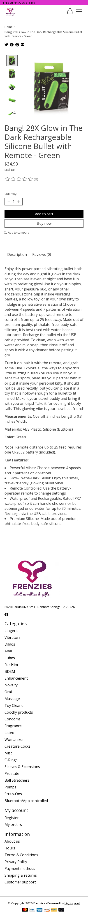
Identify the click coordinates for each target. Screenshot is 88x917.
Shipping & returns (21, 875)
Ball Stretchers (17, 780)
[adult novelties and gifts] (10, 11)
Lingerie (12, 630)
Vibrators (13, 637)
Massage (12, 698)
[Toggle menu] (78, 11)
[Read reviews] (19, 179)
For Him (11, 664)
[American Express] (39, 910)
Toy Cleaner (15, 705)
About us (12, 841)
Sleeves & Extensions (22, 766)
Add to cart (44, 213)
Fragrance (13, 725)
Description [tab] (17, 254)
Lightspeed (72, 903)
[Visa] (32, 910)
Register (12, 817)
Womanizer (14, 739)
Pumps (10, 787)
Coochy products (19, 712)
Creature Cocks (17, 746)
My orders (13, 824)
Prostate (12, 773)
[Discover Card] (47, 910)
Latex (9, 732)
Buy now (44, 223)
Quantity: (11, 194)
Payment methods (20, 868)
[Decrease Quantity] (9, 202)
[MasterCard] (25, 910)
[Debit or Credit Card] (61, 910)
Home (9, 27)
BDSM (10, 671)
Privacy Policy (16, 861)
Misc (8, 753)
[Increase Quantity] (18, 202)
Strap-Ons (13, 793)
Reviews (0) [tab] (41, 254)
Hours (10, 848)
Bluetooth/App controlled (26, 800)
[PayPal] (54, 910)
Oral (8, 691)
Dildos (10, 644)
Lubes (10, 657)
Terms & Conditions (21, 854)
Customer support (20, 882)
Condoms (13, 719)
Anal (8, 651)
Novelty (11, 685)
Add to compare (19, 232)
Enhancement (16, 678)
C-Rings (11, 759)
